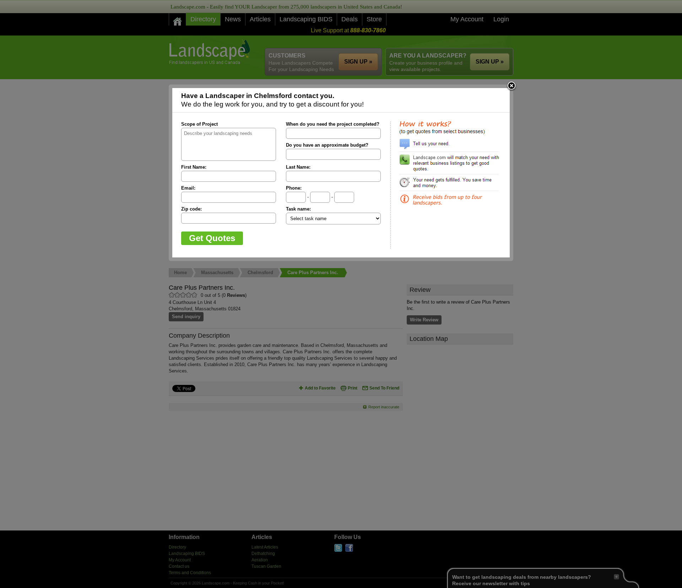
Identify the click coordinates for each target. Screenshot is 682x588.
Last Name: (298, 167)
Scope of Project (199, 124)
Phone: (294, 188)
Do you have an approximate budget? (327, 145)
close (511, 86)
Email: (188, 188)
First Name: (193, 167)
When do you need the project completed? (332, 124)
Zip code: (191, 209)
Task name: (298, 209)
